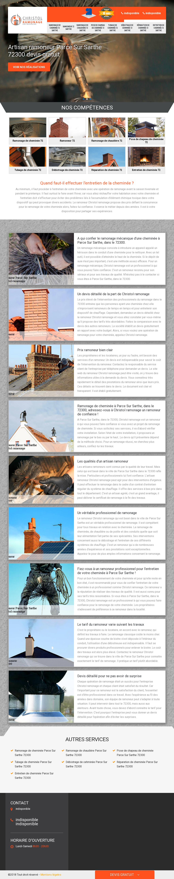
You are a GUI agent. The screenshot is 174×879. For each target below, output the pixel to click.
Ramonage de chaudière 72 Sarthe (82, 27)
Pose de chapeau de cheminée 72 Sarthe (98, 27)
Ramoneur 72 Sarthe (68, 27)
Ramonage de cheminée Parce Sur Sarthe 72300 (35, 753)
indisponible (131, 13)
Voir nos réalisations (29, 67)
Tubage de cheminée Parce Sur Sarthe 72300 (33, 764)
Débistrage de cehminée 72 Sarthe (127, 27)
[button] (83, 99)
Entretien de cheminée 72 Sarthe (158, 27)
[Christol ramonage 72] (25, 19)
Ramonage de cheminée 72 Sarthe (54, 27)
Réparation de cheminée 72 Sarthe (143, 27)
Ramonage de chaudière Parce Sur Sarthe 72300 (86, 753)
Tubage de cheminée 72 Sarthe (113, 27)
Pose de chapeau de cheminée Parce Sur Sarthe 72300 (135, 753)
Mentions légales (50, 874)
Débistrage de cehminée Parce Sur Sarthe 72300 (86, 764)
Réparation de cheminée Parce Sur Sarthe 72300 (137, 764)
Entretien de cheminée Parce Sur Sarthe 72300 (34, 775)
